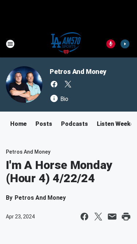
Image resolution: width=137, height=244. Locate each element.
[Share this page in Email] (112, 216)
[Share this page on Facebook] (84, 216)
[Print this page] (126, 216)
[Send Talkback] (110, 44)
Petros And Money (78, 71)
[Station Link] (66, 44)
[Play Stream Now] (125, 44)
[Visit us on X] (68, 84)
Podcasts (74, 123)
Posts (43, 123)
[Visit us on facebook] (54, 84)
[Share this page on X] (98, 216)
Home (18, 123)
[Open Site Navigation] (10, 44)
